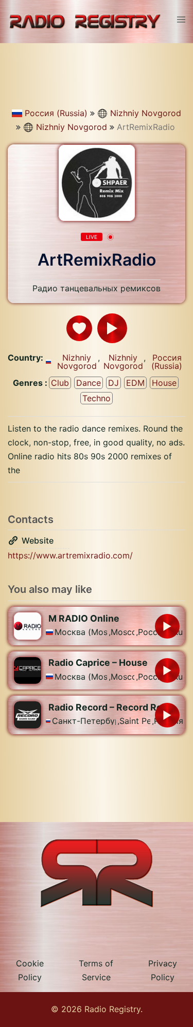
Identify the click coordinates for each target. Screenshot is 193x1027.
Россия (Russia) (56, 113)
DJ (113, 383)
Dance (88, 383)
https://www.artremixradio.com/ (70, 555)
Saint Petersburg (134, 721)
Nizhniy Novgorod (145, 113)
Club (60, 383)
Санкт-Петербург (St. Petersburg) (84, 721)
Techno (96, 398)
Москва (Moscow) (81, 632)
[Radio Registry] (85, 21)
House (164, 383)
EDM (135, 383)
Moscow (122, 632)
